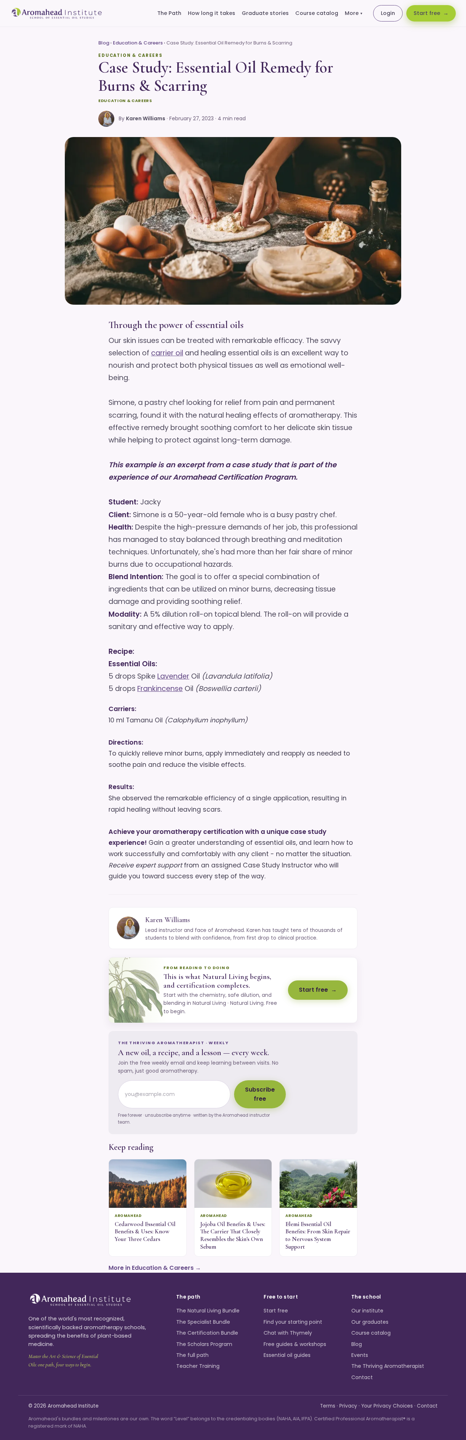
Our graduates (369, 1322)
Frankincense (160, 689)
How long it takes (211, 13)
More (353, 13)
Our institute (367, 1310)
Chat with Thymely (288, 1332)
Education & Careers (138, 42)
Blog (103, 42)
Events (359, 1355)
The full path (192, 1355)
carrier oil (167, 353)
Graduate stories (265, 13)
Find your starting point (293, 1322)
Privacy (348, 1405)
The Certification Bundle (207, 1332)
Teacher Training (198, 1366)
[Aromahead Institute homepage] (56, 13)
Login (388, 13)
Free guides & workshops (295, 1344)
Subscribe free (260, 1094)
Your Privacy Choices (387, 1405)
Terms (327, 1405)
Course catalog (316, 13)
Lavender (173, 676)
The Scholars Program (204, 1344)
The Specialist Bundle (203, 1322)
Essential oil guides (287, 1355)
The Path (169, 13)
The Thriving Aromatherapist (387, 1366)
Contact (362, 1377)
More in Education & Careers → (154, 1268)
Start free (427, 13)
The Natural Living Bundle (208, 1310)
